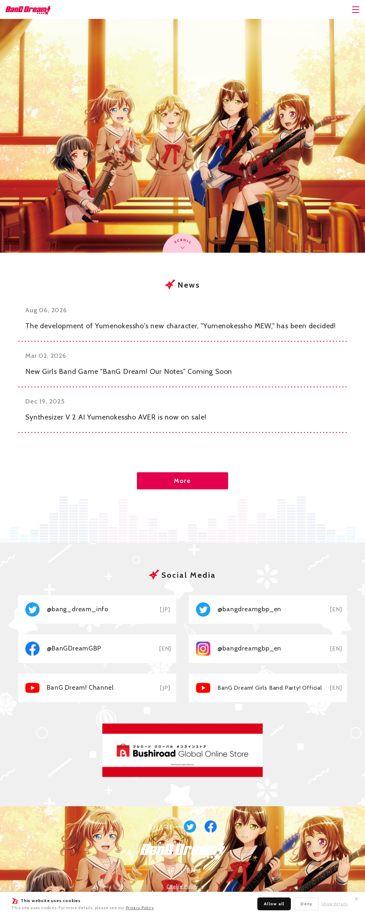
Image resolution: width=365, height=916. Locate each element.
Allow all (274, 903)
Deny (306, 903)
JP (172, 870)
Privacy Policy (140, 907)
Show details (335, 904)
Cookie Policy (182, 886)
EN (191, 870)
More (182, 480)
